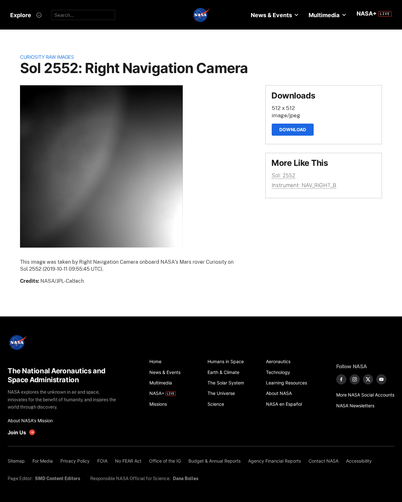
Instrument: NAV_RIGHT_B (304, 185)
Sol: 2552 (283, 175)
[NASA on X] (368, 379)
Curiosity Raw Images (47, 57)
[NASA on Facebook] (341, 379)
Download (292, 129)
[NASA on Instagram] (355, 379)
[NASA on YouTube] (381, 379)
